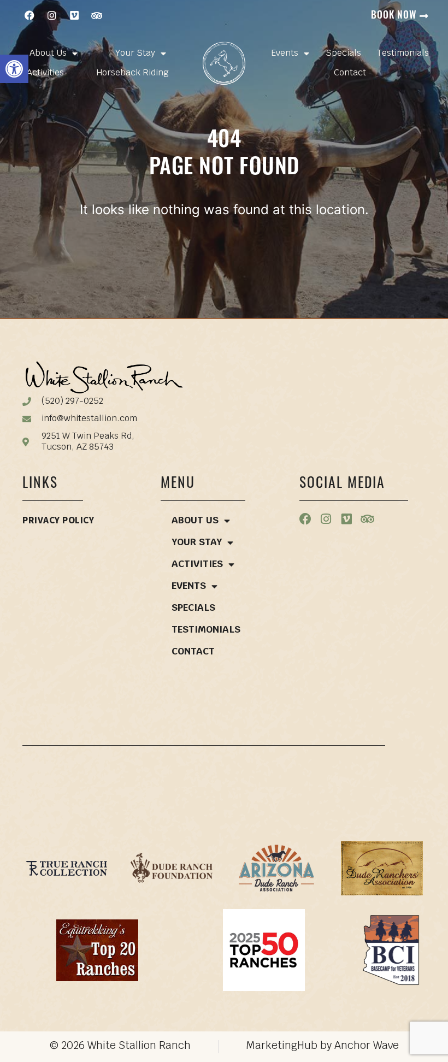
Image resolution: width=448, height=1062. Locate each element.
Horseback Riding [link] (132, 73)
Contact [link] (350, 73)
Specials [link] (343, 53)
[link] (14, 69)
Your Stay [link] (135, 53)
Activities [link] (45, 73)
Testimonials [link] (403, 53)
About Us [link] (48, 53)
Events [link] (284, 53)
